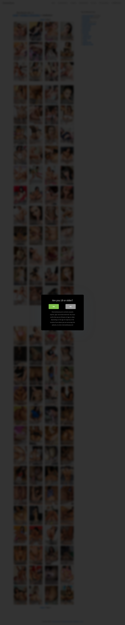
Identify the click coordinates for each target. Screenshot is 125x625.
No (71, 306)
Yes (54, 306)
